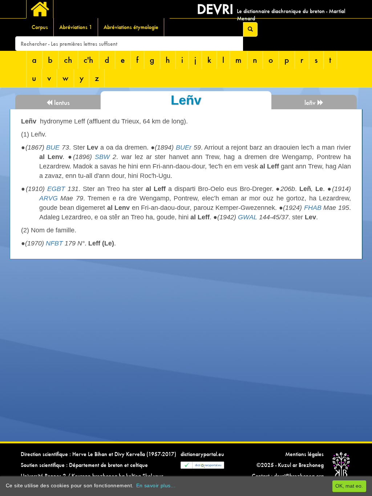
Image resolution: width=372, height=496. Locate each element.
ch (68, 60)
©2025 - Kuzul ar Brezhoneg (290, 465)
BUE (53, 147)
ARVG (48, 198)
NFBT (54, 243)
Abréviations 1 (75, 27)
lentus (61, 102)
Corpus (40, 27)
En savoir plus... (155, 485)
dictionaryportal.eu (202, 454)
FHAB (313, 207)
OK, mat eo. (349, 486)
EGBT (56, 188)
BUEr (183, 147)
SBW (102, 156)
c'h (88, 60)
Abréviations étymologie (131, 27)
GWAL (247, 217)
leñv (311, 102)
